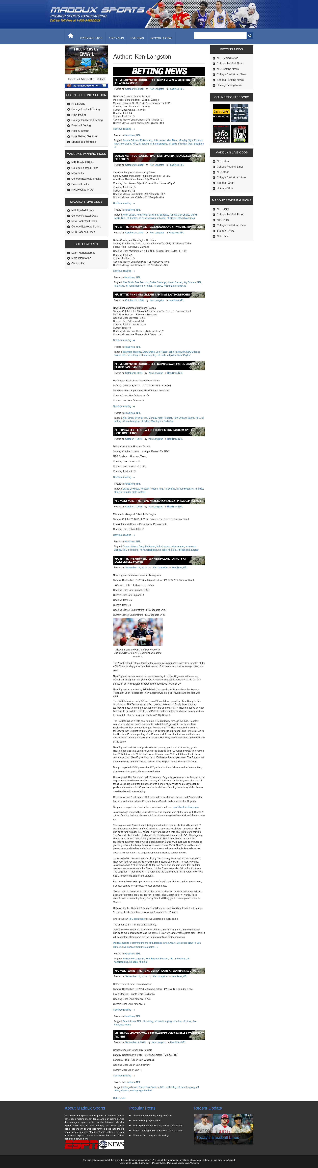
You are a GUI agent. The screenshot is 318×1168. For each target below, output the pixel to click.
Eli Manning (146, 140)
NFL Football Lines (82, 210)
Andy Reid (142, 214)
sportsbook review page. (186, 807)
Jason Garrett (175, 282)
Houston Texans (149, 488)
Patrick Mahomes (186, 218)
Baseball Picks (80, 184)
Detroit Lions (129, 1021)
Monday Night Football (191, 140)
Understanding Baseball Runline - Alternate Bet (158, 1130)
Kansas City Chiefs (179, 214)
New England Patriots (157, 958)
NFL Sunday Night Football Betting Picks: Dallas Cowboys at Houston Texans (154, 431)
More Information (81, 258)
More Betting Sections (84, 136)
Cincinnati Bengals (158, 214)
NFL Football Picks (82, 162)
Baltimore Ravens (132, 351)
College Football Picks (84, 168)
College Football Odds (84, 215)
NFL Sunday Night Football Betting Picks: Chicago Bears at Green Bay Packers (159, 1035)
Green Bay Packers (149, 1087)
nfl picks (182, 143)
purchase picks (91, 38)
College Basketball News (232, 74)
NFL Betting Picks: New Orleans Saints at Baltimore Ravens (152, 294)
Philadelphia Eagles (188, 549)
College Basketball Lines (86, 226)
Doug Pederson (147, 546)
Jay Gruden (190, 282)
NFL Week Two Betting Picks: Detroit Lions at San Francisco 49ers (157, 970)
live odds (137, 38)
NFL (182, 88)
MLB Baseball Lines (83, 232)
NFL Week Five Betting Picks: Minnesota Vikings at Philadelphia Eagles (159, 500)
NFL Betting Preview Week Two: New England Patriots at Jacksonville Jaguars (150, 560)
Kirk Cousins (163, 546)
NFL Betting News (227, 58)
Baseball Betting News (230, 79)
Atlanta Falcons (131, 140)
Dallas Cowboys (158, 282)
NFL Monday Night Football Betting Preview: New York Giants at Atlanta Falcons (156, 81)
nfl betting (143, 143)
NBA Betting (78, 114)
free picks (116, 38)
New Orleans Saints (184, 417)
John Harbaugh (177, 351)
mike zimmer (177, 546)
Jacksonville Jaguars (133, 958)
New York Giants (122, 143)
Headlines (173, 88)
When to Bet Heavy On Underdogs (151, 1135)
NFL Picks (223, 209)
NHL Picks (223, 236)
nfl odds (173, 143)
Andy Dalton (129, 214)
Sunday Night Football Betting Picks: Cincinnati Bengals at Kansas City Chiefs (158, 157)
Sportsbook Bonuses (83, 141)
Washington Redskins (174, 285)
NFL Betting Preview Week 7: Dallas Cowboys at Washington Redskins (159, 226)
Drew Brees (148, 351)
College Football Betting (85, 109)
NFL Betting (78, 103)
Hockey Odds (225, 188)
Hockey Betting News (229, 85)
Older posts (119, 1098)
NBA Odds (223, 172)
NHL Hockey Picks (82, 189)
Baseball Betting (81, 125)
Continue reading (124, 128)
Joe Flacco (161, 351)
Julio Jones (159, 140)
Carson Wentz (130, 546)
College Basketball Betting (87, 120)
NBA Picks (77, 173)
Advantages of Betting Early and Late (152, 1115)
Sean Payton (183, 355)
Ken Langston (157, 88)
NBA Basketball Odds (84, 221)
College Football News (230, 63)
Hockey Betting (80, 130)
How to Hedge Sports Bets (147, 1120)
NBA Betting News (228, 69)
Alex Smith (128, 282)
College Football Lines (230, 166)
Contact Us (77, 263)
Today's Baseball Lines (217, 1137)
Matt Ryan (172, 140)
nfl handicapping (158, 143)
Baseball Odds (225, 182)
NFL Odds (223, 161)
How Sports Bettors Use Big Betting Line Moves (158, 1125)
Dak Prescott (141, 282)
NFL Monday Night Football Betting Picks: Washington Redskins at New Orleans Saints (158, 365)
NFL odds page (137, 918)
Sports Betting (161, 38)
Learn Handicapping (83, 252)
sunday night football (134, 492)
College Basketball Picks (86, 178)
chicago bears (130, 1087)
